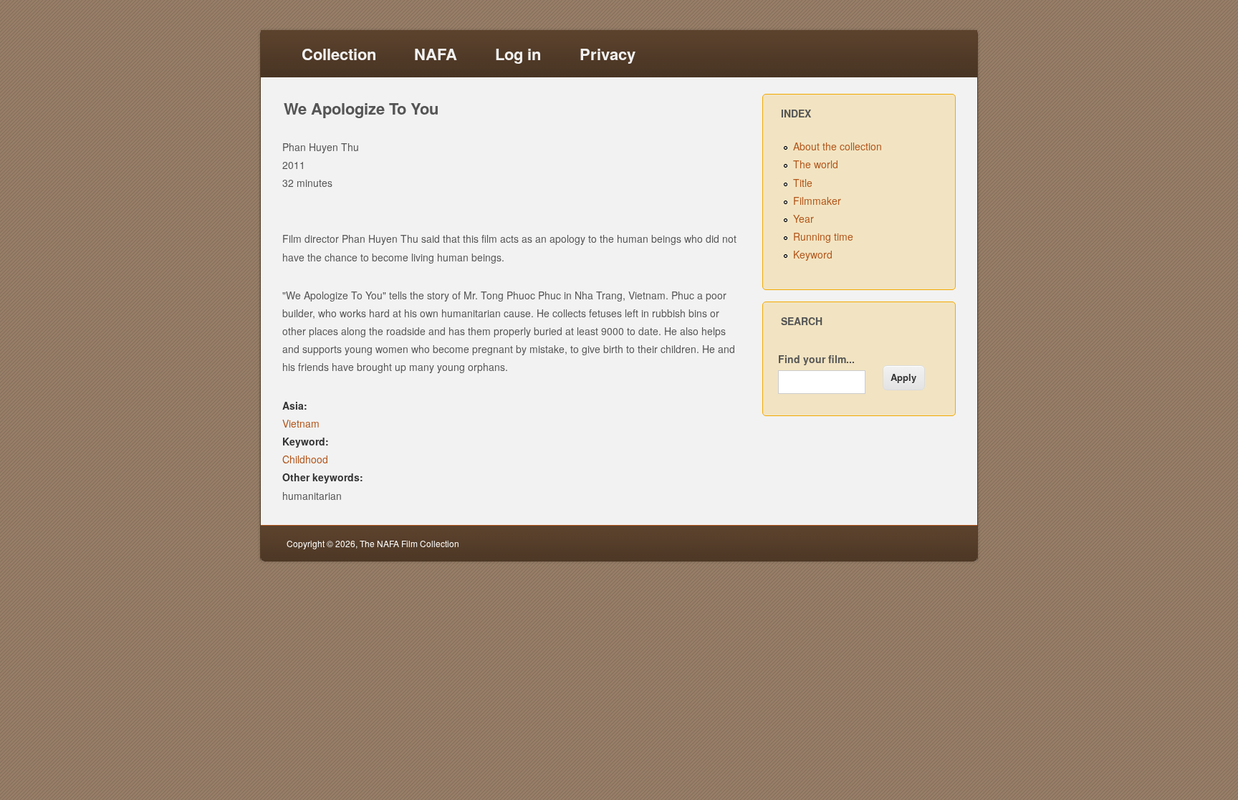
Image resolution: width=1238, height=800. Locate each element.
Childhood (305, 459)
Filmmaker (817, 200)
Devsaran (932, 543)
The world (815, 164)
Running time (823, 236)
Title (802, 182)
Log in (518, 53)
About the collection (837, 146)
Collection (339, 53)
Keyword (812, 254)
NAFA (435, 53)
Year (803, 218)
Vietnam (301, 423)
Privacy (607, 53)
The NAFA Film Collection (409, 543)
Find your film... (816, 359)
